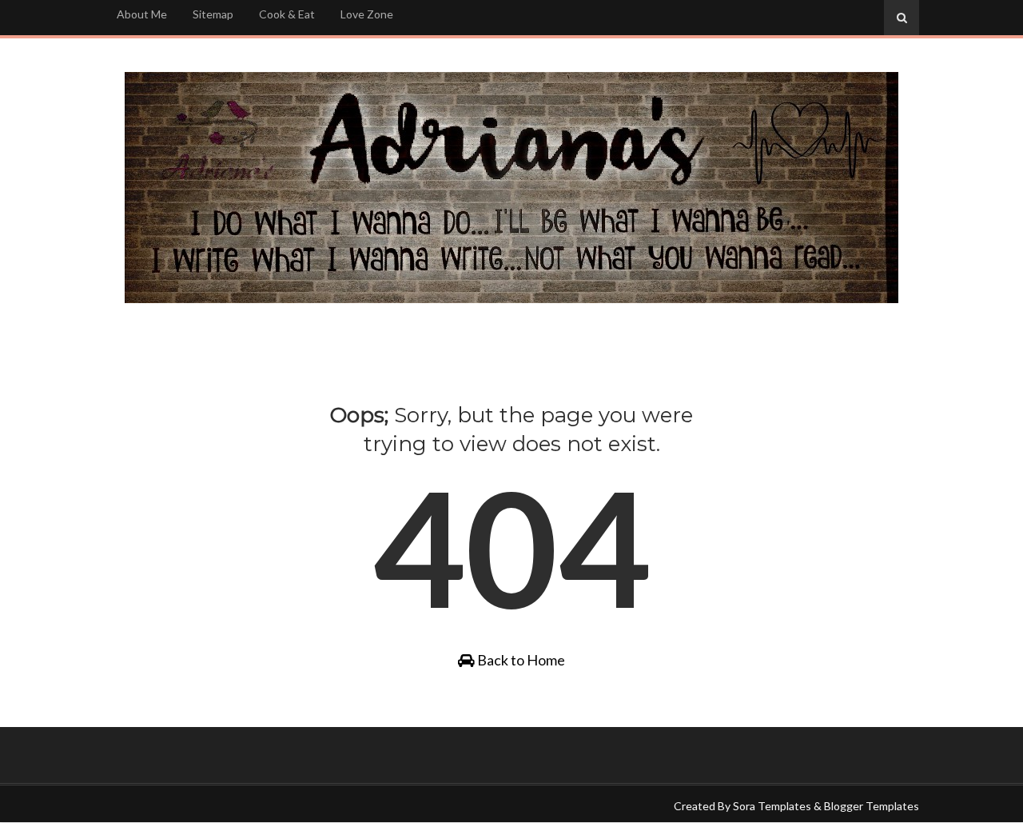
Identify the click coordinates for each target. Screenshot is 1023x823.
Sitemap (213, 14)
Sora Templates (772, 806)
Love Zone (366, 14)
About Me (142, 14)
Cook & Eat (287, 14)
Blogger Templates (871, 806)
